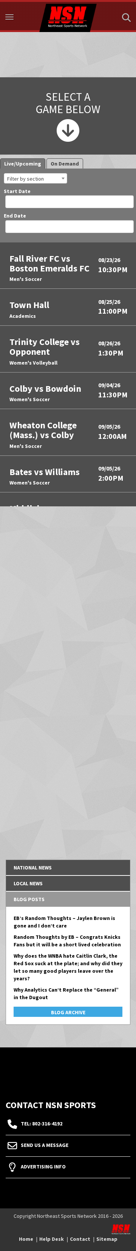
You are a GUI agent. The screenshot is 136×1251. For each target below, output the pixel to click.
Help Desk (51, 1239)
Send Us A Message (44, 1145)
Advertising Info (43, 1166)
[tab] (68, 867)
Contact (80, 1239)
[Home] (68, 16)
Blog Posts (29, 899)
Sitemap (106, 1239)
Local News (28, 883)
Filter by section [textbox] (25, 178)
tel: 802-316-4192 (41, 1123)
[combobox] (35, 178)
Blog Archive (68, 1012)
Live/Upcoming (22, 163)
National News (33, 867)
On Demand (65, 163)
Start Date (17, 192)
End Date (15, 216)
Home (26, 1239)
